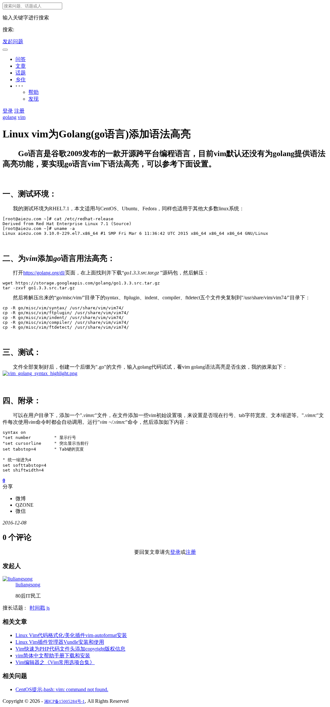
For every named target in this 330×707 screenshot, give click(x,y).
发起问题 (13, 41)
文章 (20, 66)
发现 (33, 99)
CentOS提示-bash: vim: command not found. (61, 689)
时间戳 (37, 608)
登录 (8, 111)
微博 (20, 498)
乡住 (20, 79)
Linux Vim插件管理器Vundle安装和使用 (59, 642)
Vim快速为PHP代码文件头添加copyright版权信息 (70, 649)
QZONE (24, 505)
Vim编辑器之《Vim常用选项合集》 (55, 662)
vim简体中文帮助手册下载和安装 (52, 655)
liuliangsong (27, 584)
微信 (20, 511)
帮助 (33, 92)
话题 (20, 72)
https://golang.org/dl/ (44, 272)
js (48, 608)
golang (9, 117)
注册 (19, 111)
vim (21, 117)
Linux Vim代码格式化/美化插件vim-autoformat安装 (71, 635)
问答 (20, 59)
